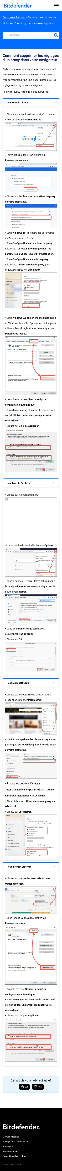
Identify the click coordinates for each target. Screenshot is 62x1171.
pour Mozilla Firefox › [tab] (18, 483)
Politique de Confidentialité (15, 1141)
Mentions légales (11, 1136)
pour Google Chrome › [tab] (18, 102)
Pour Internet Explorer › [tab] (19, 866)
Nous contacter (10, 1151)
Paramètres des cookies (14, 1156)
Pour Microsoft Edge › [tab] (18, 683)
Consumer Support (14, 17)
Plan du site (8, 1146)
